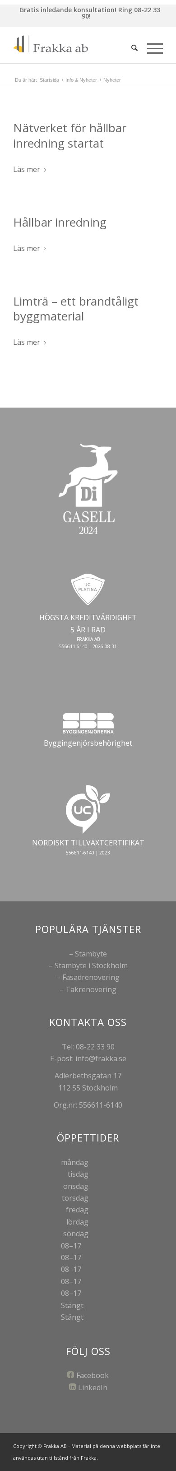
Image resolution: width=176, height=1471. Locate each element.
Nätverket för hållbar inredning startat (69, 135)
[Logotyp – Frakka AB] (73, 45)
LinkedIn (92, 1387)
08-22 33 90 (95, 1047)
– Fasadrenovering (88, 977)
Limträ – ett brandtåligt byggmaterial (76, 309)
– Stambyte (88, 954)
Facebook (92, 1375)
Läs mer (26, 169)
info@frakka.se (100, 1058)
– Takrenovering (88, 989)
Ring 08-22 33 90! (121, 12)
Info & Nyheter (81, 80)
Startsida (49, 80)
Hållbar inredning (60, 222)
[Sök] (134, 47)
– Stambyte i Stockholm (88, 965)
